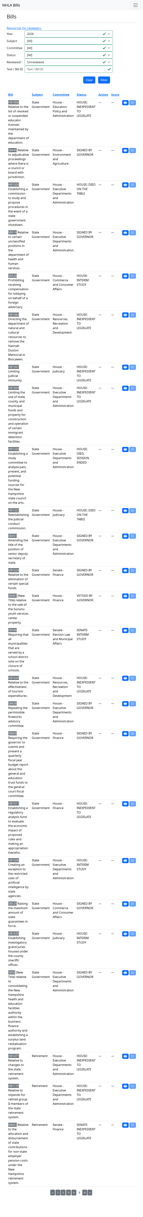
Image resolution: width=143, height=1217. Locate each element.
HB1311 (13, 803)
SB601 (12, 1125)
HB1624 (13, 570)
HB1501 (13, 367)
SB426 (12, 703)
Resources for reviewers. (24, 28)
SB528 (12, 276)
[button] (125, 102)
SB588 (12, 630)
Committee (14, 48)
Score (115, 95)
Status (11, 55)
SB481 (12, 596)
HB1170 (13, 1086)
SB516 (12, 232)
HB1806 (13, 102)
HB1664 (13, 315)
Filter (104, 80)
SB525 (12, 903)
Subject (12, 41)
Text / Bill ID (15, 69)
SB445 (12, 150)
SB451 (12, 536)
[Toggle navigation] (135, 5)
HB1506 (13, 860)
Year (10, 34)
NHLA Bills (11, 5)
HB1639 (13, 933)
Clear (89, 80)
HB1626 (13, 678)
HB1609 (13, 388)
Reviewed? (14, 62)
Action (103, 95)
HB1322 (13, 510)
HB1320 (13, 449)
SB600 (12, 733)
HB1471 (13, 1056)
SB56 (11, 972)
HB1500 (13, 184)
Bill (10, 95)
